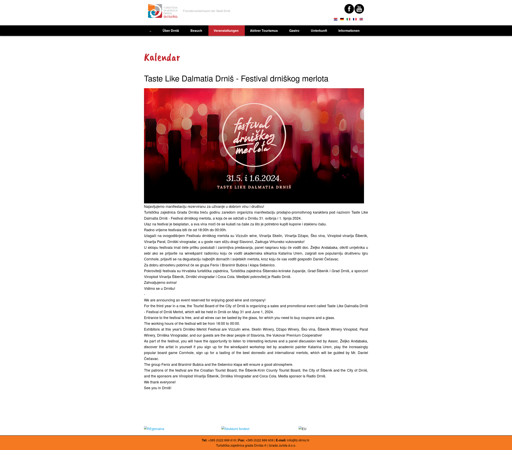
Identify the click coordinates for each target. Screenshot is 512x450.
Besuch (196, 30)
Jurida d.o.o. (287, 445)
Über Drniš (171, 30)
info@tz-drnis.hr (298, 440)
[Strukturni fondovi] (256, 428)
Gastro (294, 30)
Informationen (349, 30)
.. (150, 30)
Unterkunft (319, 30)
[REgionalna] (178, 428)
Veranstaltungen (226, 30)
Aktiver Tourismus (264, 30)
